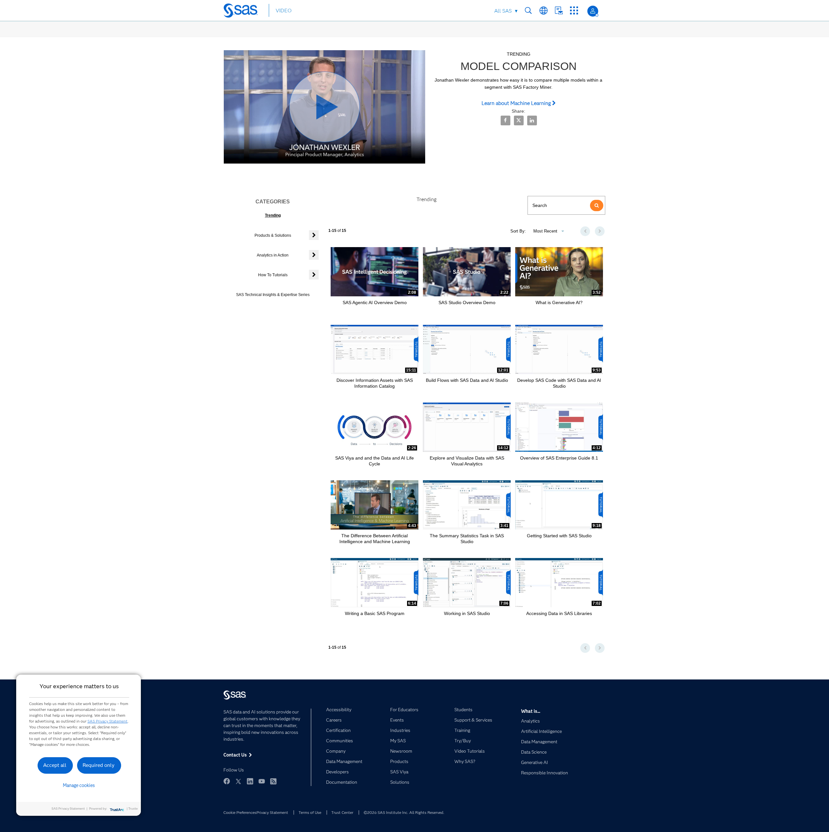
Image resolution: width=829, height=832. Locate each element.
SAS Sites (574, 10)
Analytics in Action (273, 255)
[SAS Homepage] (243, 11)
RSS (273, 781)
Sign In (592, 11)
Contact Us (559, 10)
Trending (273, 215)
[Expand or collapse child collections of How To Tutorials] (314, 274)
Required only (99, 765)
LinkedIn (250, 781)
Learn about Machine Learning (517, 103)
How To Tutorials (273, 275)
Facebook (226, 781)
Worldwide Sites (543, 10)
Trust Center (342, 812)
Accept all (54, 765)
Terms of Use (310, 812)
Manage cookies (79, 785)
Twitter (238, 781)
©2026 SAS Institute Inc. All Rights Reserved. (404, 812)
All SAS (503, 11)
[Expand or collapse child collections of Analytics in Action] (314, 255)
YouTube (261, 781)
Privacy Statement (272, 812)
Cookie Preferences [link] (239, 812)
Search (528, 10)
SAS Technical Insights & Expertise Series (273, 294)
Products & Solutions (273, 235)
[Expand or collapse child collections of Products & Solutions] (314, 235)
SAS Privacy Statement (107, 721)
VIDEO (283, 10)
